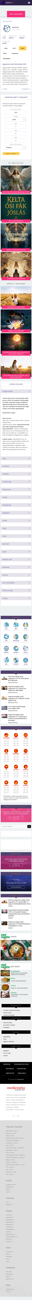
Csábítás (5, 474)
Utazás (5, 598)
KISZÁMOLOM (16, 818)
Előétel (13, 985)
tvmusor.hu (9, 1241)
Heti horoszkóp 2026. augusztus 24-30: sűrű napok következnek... (18, 678)
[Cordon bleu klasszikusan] (6, 980)
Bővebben (6, 58)
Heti (14, 48)
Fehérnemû (6, 489)
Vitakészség (6, 482)
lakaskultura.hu (10, 1219)
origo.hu (8, 1192)
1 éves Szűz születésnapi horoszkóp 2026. (16, 707)
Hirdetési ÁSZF (10, 1073)
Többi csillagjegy (7, 21)
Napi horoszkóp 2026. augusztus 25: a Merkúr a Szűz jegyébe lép (19, 698)
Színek (4, 497)
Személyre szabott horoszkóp (11, 1010)
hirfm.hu (8, 1291)
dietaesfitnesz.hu (10, 1234)
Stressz (5, 575)
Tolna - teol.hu (10, 1167)
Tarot (4, 1039)
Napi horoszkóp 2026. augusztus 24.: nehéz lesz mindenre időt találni (17, 688)
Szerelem (5, 466)
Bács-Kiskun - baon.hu (12, 1131)
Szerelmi (15, 53)
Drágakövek (6, 505)
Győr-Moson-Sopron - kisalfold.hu (15, 1147)
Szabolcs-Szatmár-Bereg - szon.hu (15, 1164)
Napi (6, 48)
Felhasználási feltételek (21, 1064)
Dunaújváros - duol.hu (12, 1143)
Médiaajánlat (22, 1073)
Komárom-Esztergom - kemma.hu (15, 1157)
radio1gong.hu (10, 1289)
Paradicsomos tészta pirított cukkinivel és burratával (19, 973)
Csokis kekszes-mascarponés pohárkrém (19, 995)
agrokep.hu (9, 1204)
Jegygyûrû (6, 513)
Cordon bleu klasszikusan (18, 981)
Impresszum (6, 1064)
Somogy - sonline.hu (11, 1162)
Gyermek (5, 544)
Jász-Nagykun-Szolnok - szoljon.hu (15, 1155)
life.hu (7, 1259)
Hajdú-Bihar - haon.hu (12, 1150)
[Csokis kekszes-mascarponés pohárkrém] (6, 994)
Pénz (5, 53)
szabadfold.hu (10, 1187)
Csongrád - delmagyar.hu (13, 1140)
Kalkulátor (6, 1051)
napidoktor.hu (9, 1227)
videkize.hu (9, 1239)
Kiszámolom (16, 865)
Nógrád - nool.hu (10, 1160)
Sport (4, 552)
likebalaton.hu (9, 1224)
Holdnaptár (6, 1027)
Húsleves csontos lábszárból (19, 988)
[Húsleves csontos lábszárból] (6, 987)
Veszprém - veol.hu (11, 1172)
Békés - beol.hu (10, 1135)
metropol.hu (9, 1256)
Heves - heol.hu (10, 1152)
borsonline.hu (9, 1251)
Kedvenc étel (7, 559)
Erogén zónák (7, 391)
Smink (4, 521)
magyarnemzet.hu (11, 1184)
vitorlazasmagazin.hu (11, 1236)
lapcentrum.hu (10, 1279)
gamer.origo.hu (10, 1222)
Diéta (4, 528)
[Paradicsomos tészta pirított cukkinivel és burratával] (6, 973)
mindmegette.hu (10, 1229)
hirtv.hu (8, 1189)
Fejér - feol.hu (10, 1145)
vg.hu (7, 1202)
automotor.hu (9, 1217)
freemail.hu (9, 1271)
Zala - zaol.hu (9, 1174)
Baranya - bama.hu (11, 1133)
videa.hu (8, 1276)
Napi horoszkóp (7, 1022)
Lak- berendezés (8, 583)
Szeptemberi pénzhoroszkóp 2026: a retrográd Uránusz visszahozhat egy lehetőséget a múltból (19, 913)
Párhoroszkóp (7, 590)
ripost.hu (8, 1254)
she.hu (8, 1261)
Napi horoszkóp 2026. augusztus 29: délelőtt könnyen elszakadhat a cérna (19, 924)
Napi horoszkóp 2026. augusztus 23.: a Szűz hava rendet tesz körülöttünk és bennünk (17, 717)
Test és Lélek (7, 1053)
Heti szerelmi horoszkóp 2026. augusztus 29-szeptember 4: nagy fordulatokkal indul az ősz (19, 902)
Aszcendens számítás (9, 1025)
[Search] (29, 826)
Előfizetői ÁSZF (21, 1068)
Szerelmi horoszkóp (8, 1015)
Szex (4, 458)
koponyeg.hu (9, 1274)
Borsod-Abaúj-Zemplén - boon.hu (15, 1138)
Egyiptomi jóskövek (8, 1041)
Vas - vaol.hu (9, 1169)
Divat (4, 536)
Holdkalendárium (16, 887)
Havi (22, 48)
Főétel (13, 978)
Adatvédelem (10, 1068)
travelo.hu (8, 1231)
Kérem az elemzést (11, 153)
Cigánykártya (6, 1036)
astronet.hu (9, 1215)
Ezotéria (5, 1055)
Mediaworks (20, 1079)
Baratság (5, 567)
